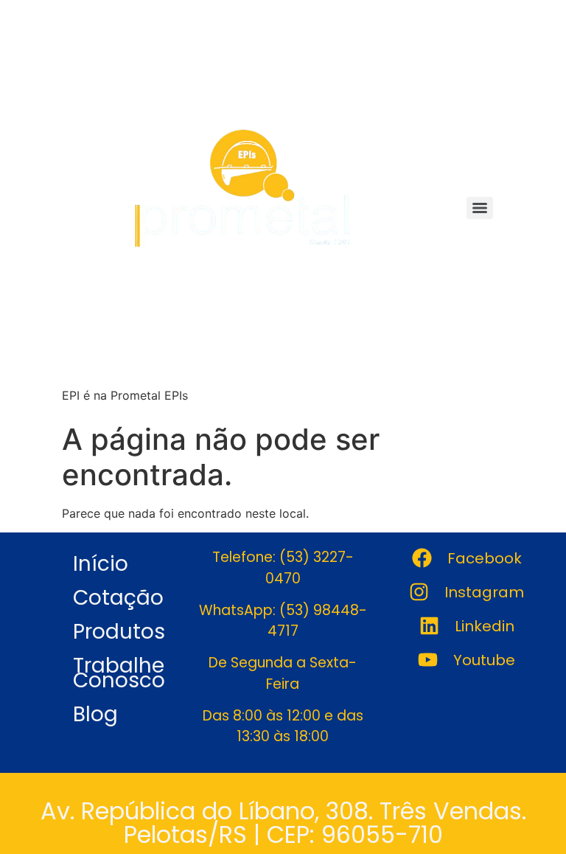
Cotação (118, 597)
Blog (95, 714)
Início (100, 563)
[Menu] (480, 208)
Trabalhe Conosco (119, 673)
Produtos (119, 631)
